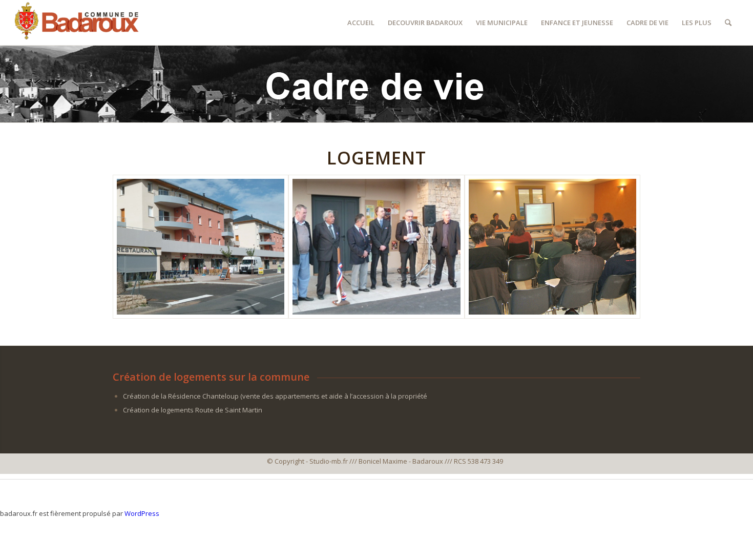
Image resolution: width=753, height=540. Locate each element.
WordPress (141, 513)
